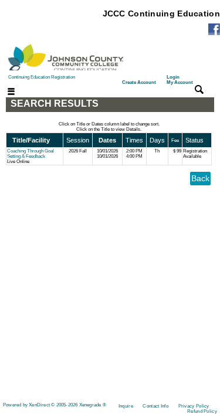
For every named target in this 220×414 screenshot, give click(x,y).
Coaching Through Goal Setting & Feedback (30, 153)
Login (180, 79)
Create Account (139, 82)
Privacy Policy (193, 406)
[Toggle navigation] (4, 92)
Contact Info (155, 406)
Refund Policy (202, 411)
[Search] (199, 89)
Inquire (126, 406)
